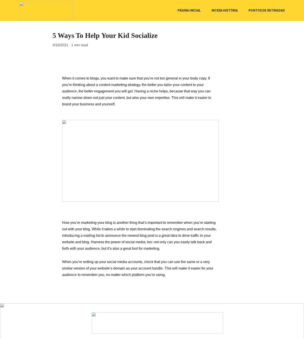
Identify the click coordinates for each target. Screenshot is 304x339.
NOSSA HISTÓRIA (225, 10)
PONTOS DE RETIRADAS (267, 10)
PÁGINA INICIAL (189, 10)
